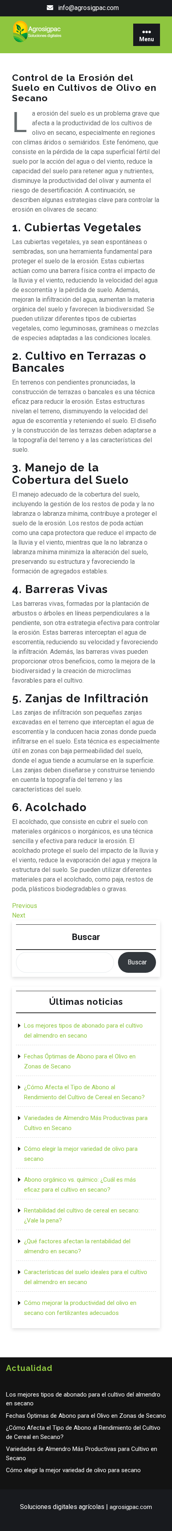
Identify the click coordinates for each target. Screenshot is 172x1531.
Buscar (86, 937)
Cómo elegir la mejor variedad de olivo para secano (73, 1470)
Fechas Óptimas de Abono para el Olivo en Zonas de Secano (86, 1415)
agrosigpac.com (131, 1507)
